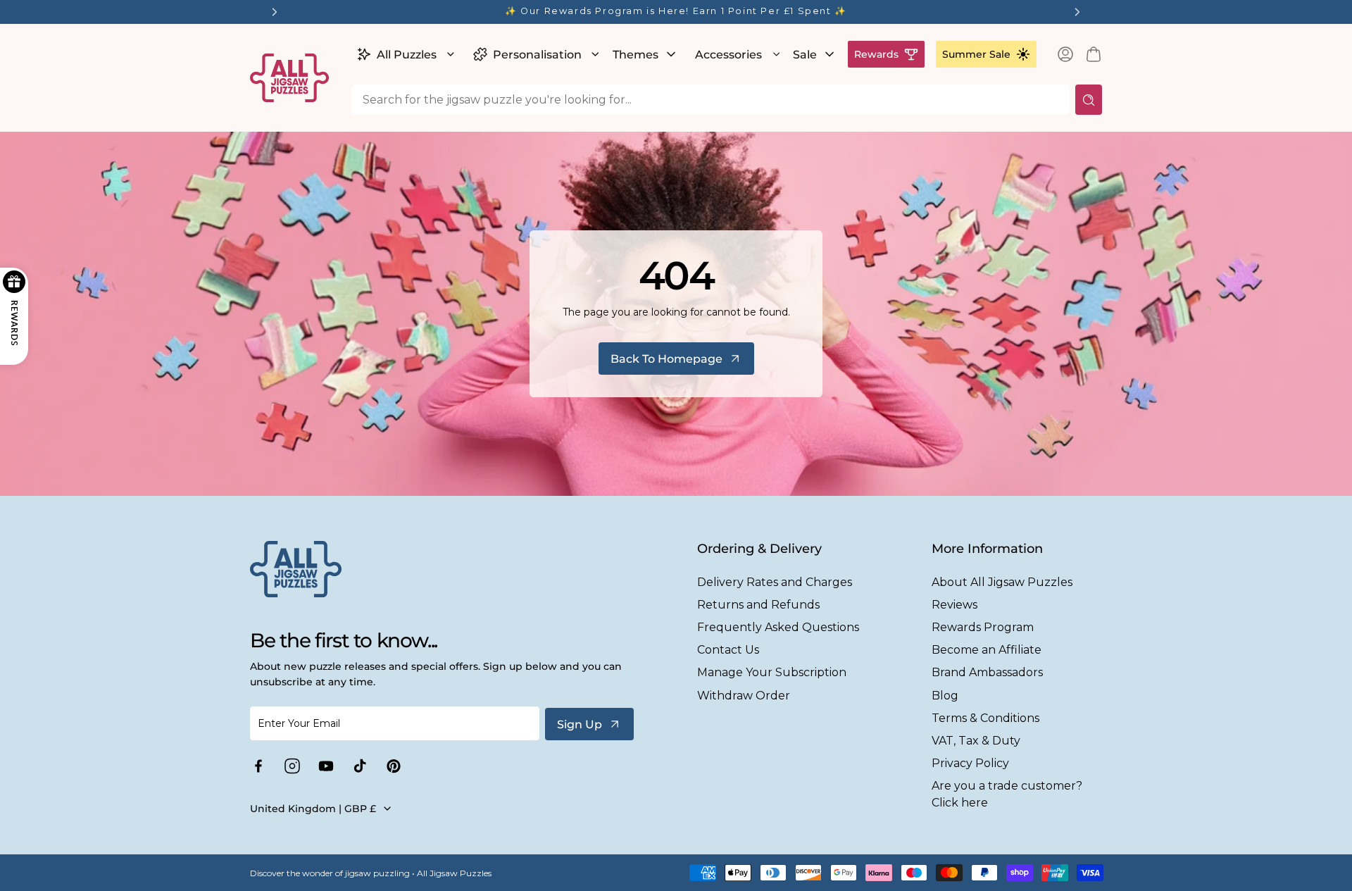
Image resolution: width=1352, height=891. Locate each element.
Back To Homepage (666, 359)
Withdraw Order (743, 695)
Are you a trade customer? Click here (1007, 794)
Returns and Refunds (758, 604)
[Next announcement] (1077, 12)
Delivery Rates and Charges (774, 582)
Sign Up (579, 724)
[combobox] (710, 100)
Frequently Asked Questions (778, 627)
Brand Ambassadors (987, 672)
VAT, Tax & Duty (976, 740)
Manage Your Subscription (771, 672)
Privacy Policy (970, 763)
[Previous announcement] (274, 12)
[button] (403, 54)
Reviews (954, 604)
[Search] (1088, 100)
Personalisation (537, 54)
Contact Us (728, 649)
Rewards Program (983, 627)
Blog (945, 695)
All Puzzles (407, 54)
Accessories (728, 54)
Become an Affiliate (986, 649)
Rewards (876, 54)
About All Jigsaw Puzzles (1002, 582)
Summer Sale (976, 54)
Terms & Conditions (985, 718)
